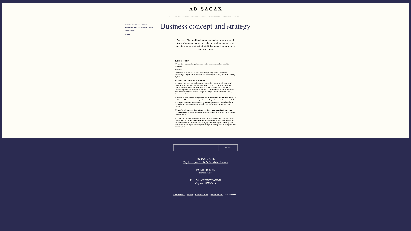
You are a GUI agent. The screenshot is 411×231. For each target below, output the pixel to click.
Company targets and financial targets (139, 28)
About (171, 16)
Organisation (130, 31)
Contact (237, 16)
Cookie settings (217, 194)
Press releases (214, 16)
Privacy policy (179, 194)
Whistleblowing (201, 194)
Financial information (199, 16)
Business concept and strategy (136, 24)
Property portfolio (182, 16)
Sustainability (227, 16)
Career (127, 34)
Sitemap (190, 194)
